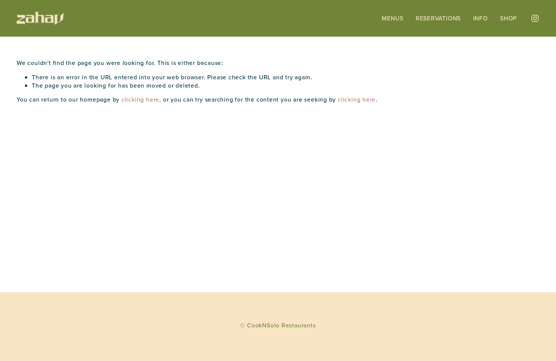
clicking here (140, 99)
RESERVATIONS (438, 18)
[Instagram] (535, 18)
